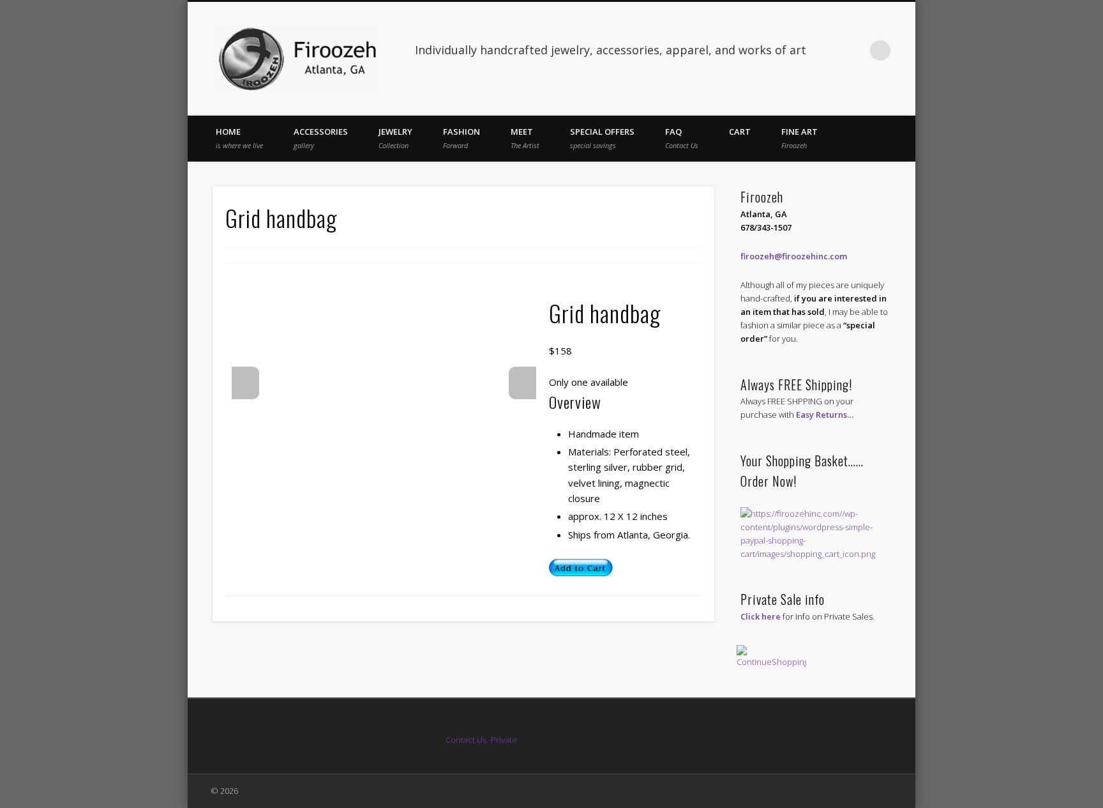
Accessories (321, 138)
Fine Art (799, 138)
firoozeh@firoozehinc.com (793, 256)
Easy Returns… (824, 414)
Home (239, 138)
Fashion (461, 138)
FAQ (681, 138)
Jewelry (395, 138)
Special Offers (602, 138)
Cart (740, 131)
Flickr (854, 50)
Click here (760, 616)
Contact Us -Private (482, 739)
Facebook (828, 50)
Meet (525, 138)
